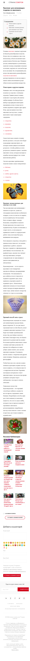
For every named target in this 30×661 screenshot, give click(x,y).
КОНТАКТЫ (19, 603)
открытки (8, 121)
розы (6, 170)
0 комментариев (10, 513)
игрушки (7, 124)
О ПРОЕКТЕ (11, 603)
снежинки (8, 134)
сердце (7, 180)
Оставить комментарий (15, 517)
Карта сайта (15, 650)
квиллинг (11, 51)
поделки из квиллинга (10, 75)
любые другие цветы (11, 174)
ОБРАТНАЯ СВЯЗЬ (15, 606)
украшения (8, 130)
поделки (7, 127)
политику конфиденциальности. (17, 571)
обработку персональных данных (12, 569)
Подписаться (24, 589)
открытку (8, 177)
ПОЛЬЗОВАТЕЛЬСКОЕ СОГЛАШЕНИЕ (15, 609)
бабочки (7, 167)
